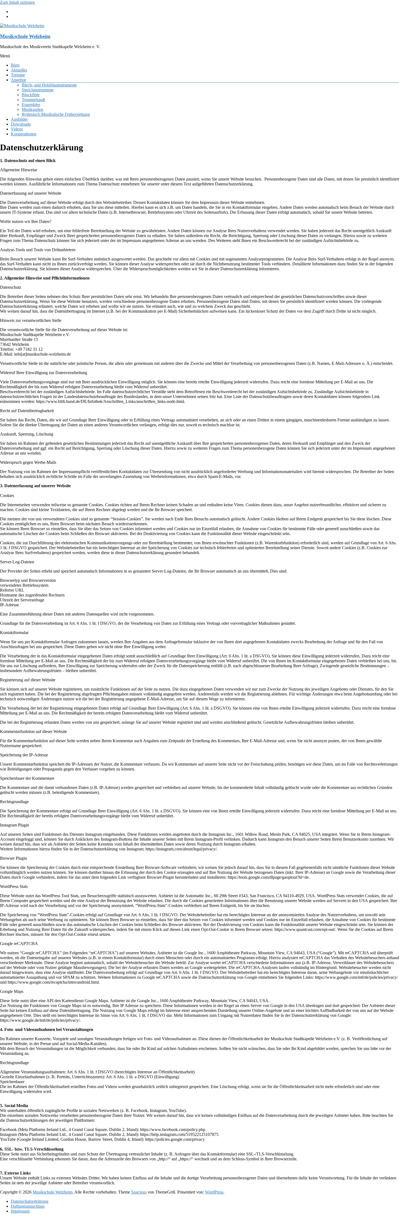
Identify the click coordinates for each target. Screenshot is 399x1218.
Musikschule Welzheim (25, 36)
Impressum (20, 1211)
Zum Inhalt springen (17, 2)
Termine (18, 75)
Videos (17, 129)
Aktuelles (19, 70)
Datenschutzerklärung (29, 1201)
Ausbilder (19, 119)
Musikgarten (32, 109)
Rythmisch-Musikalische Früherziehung (56, 114)
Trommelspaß (33, 99)
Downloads (21, 124)
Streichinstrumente (37, 90)
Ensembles (31, 104)
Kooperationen (23, 134)
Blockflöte (31, 94)
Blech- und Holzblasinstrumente (49, 85)
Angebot (18, 79)
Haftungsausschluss (28, 1206)
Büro (15, 65)
